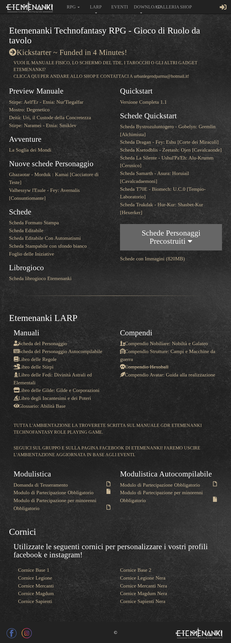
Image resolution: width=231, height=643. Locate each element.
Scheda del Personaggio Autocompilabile (60, 351)
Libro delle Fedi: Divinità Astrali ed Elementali (53, 378)
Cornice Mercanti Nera (143, 586)
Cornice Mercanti (36, 586)
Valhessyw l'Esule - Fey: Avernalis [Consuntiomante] (44, 194)
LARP (96, 7)
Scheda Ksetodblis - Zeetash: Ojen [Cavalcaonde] (171, 150)
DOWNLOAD (143, 7)
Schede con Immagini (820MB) (152, 258)
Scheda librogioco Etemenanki (40, 278)
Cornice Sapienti (35, 601)
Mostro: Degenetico (29, 109)
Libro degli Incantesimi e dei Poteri (54, 398)
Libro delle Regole (37, 359)
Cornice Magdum (36, 593)
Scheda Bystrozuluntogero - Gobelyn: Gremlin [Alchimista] (168, 130)
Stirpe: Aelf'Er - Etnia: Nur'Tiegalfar (46, 102)
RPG (72, 7)
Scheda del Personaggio (42, 343)
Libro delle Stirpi (36, 367)
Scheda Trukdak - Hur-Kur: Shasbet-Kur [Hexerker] (161, 208)
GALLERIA (165, 7)
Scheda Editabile (26, 230)
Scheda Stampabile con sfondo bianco (48, 246)
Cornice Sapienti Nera (142, 601)
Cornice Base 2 (135, 570)
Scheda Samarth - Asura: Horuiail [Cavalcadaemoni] (154, 177)
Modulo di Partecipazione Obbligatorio (54, 492)
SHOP (186, 7)
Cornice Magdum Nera (143, 593)
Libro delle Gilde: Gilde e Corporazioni (58, 390)
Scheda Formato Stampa (34, 222)
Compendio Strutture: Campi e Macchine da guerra (167, 355)
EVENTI (119, 7)
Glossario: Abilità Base (42, 406)
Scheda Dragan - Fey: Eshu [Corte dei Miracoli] (169, 142)
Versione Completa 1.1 (143, 102)
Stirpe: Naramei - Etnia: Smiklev (42, 125)
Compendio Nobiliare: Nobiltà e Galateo (166, 343)
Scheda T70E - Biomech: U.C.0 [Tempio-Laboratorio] (163, 193)
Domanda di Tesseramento (41, 485)
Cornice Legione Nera (142, 578)
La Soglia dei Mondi (30, 150)
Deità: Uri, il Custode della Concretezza (50, 117)
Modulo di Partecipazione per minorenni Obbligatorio (55, 504)
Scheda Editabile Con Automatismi (45, 238)
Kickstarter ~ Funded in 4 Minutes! (72, 52)
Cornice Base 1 (33, 570)
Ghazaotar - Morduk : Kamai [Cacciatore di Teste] (54, 178)
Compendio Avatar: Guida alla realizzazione (170, 375)
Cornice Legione (35, 578)
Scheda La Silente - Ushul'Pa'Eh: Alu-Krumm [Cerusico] (167, 161)
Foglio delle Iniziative (31, 254)
